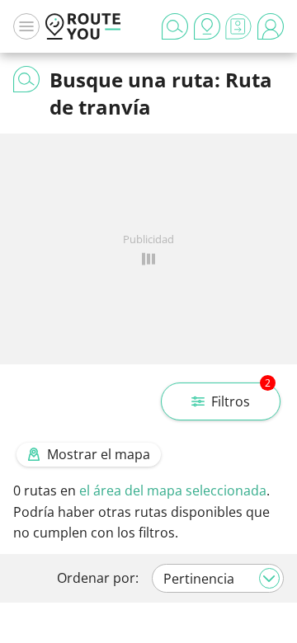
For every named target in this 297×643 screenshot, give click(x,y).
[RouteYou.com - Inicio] (83, 26)
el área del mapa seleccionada (172, 490)
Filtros (241, 397)
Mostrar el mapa (98, 454)
